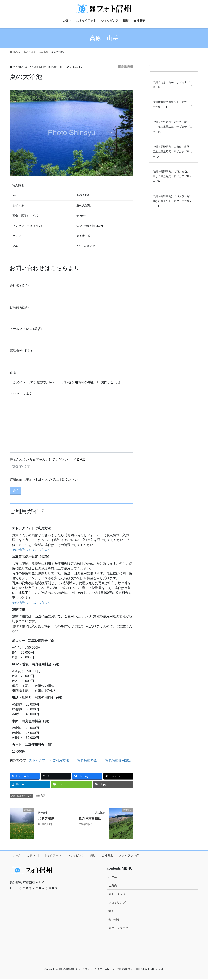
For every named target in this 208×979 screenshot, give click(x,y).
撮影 (93, 855)
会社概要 (107, 855)
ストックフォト (51, 855)
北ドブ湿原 (46, 818)
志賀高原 (125, 66)
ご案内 (31, 855)
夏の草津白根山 (90, 818)
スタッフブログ (129, 855)
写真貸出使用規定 (118, 760)
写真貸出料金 (87, 760)
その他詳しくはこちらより (31, 549)
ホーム (17, 855)
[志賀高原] (22, 823)
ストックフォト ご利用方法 (49, 760)
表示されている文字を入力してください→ (41, 459)
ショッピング (75, 855)
